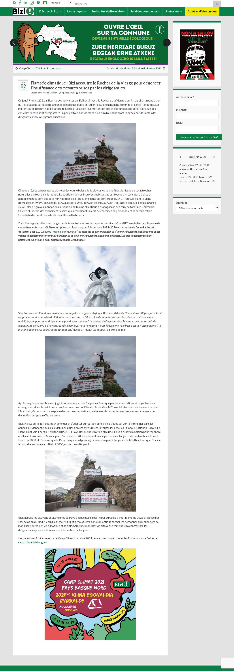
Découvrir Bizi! (49, 11)
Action (54, 92)
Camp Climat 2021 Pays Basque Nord (40, 68)
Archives (181, 202)
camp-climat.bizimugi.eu (32, 542)
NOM (179, 122)
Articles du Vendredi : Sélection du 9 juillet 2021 (134, 68)
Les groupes (75, 11)
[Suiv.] (214, 157)
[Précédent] (180, 157)
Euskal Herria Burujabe (107, 11)
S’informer (172, 11)
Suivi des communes (144, 11)
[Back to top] (225, 649)
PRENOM (181, 109)
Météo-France (52, 231)
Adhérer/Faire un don (202, 11)
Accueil (17, 11)
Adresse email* (185, 96)
